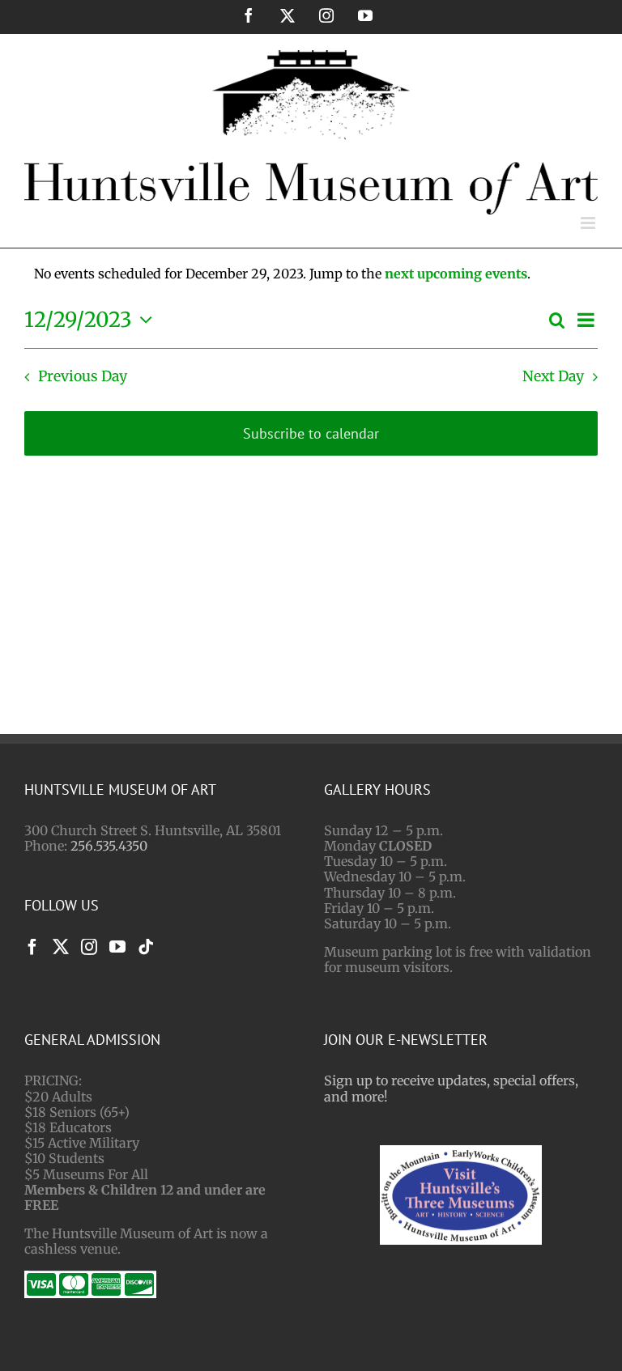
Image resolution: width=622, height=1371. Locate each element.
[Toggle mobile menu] (589, 222)
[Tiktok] (146, 947)
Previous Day (82, 376)
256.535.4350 (108, 846)
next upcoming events (456, 273)
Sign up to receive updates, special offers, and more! (451, 1088)
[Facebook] (32, 947)
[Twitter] (61, 947)
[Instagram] (89, 947)
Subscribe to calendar (311, 433)
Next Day (553, 376)
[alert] (282, 274)
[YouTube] (117, 947)
